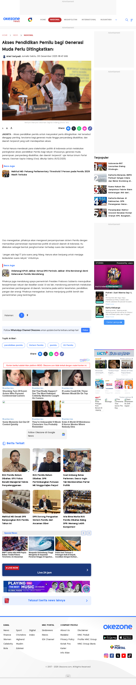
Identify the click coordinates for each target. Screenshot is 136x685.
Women (7, 639)
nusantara (106, 20)
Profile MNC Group (87, 639)
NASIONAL (28, 35)
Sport (19, 630)
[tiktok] (129, 655)
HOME (4, 35)
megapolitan (70, 20)
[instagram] (106, 655)
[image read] (5, 173)
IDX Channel (48, 639)
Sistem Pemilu (36, 345)
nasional (55, 20)
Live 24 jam (44, 572)
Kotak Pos (65, 644)
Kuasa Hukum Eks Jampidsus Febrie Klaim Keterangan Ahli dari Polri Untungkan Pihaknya (120, 190)
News (6, 630)
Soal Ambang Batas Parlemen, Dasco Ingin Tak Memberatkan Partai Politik (76, 480)
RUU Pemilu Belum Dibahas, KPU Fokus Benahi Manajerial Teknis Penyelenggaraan (15, 480)
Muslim (19, 644)
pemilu (53, 345)
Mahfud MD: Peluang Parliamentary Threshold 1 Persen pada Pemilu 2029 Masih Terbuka (50, 173)
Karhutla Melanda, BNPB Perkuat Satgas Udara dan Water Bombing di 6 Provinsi (120, 178)
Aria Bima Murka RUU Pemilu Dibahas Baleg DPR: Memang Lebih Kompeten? (74, 522)
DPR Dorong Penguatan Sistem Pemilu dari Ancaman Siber (45, 520)
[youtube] (124, 655)
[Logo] (30, 20)
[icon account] (4, 56)
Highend (20, 639)
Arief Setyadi (13, 56)
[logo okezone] (117, 627)
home (43, 20)
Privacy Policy (67, 639)
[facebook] (112, 655)
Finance (7, 635)
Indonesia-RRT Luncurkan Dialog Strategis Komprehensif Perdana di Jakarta (119, 167)
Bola (5, 648)
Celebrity (8, 644)
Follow (85, 330)
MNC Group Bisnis (87, 644)
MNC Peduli (83, 635)
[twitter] (118, 655)
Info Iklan (65, 653)
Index (32, 635)
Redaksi (64, 635)
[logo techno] (11, 20)
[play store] (110, 637)
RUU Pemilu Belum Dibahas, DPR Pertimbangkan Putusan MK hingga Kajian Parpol (46, 480)
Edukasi (20, 648)
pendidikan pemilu (13, 345)
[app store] (126, 637)
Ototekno (21, 635)
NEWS (15, 35)
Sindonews (47, 630)
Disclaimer (83, 630)
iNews (45, 635)
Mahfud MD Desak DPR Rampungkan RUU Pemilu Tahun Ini (15, 520)
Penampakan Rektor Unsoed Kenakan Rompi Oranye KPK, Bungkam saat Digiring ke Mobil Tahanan (120, 213)
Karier (63, 648)
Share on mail (84, 128)
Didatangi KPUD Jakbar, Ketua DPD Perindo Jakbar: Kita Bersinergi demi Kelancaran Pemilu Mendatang (49, 272)
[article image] (100, 166)
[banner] (46, 586)
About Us (65, 630)
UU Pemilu (68, 345)
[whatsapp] (79, 128)
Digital (32, 630)
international (89, 20)
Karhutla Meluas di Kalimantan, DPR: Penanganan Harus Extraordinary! (117, 201)
